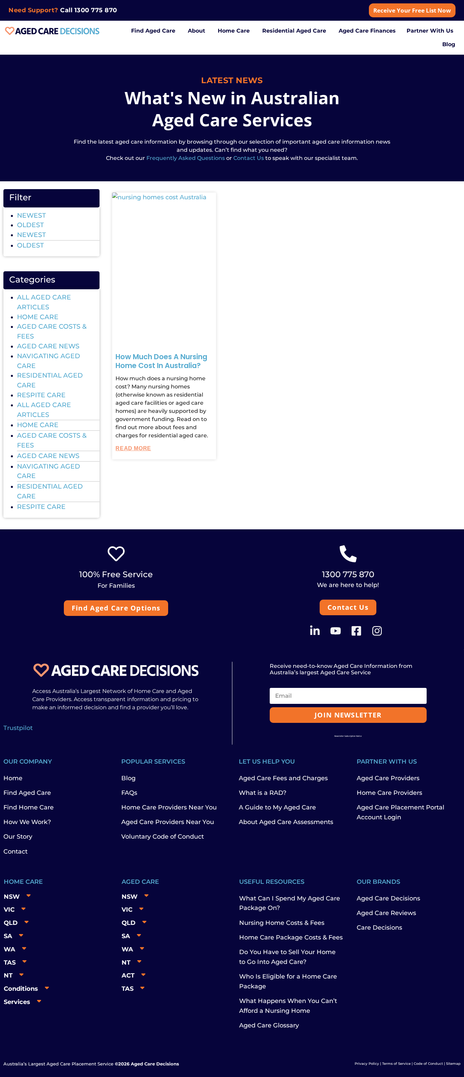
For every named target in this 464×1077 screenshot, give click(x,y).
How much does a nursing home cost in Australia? (161, 361)
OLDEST (30, 225)
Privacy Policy (367, 1063)
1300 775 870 (95, 10)
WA (9, 949)
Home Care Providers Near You (169, 807)
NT (8, 975)
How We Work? (27, 822)
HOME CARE (37, 317)
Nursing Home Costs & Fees (281, 923)
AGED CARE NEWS (48, 346)
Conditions (21, 988)
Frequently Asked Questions (185, 158)
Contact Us (248, 158)
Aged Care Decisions (388, 898)
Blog (128, 778)
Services (17, 1002)
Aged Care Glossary (269, 1025)
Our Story (17, 836)
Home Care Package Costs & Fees (291, 937)
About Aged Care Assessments (286, 822)
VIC (9, 909)
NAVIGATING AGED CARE (48, 361)
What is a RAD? (262, 793)
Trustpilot (18, 728)
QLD (11, 923)
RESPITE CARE (41, 395)
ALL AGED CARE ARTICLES (44, 302)
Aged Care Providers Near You (167, 822)
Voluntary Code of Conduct (162, 836)
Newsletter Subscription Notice (348, 736)
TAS (10, 962)
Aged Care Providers (388, 778)
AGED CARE (140, 882)
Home (12, 778)
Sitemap (453, 1063)
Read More (133, 448)
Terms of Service (396, 1063)
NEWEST (31, 215)
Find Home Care (28, 807)
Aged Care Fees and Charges (283, 778)
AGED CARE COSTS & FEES (52, 331)
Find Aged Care (27, 793)
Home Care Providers (389, 793)
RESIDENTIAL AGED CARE (50, 380)
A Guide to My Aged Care (277, 807)
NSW (12, 896)
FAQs (129, 793)
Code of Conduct (428, 1063)
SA (8, 936)
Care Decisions (379, 927)
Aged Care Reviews (386, 913)
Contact (15, 851)
